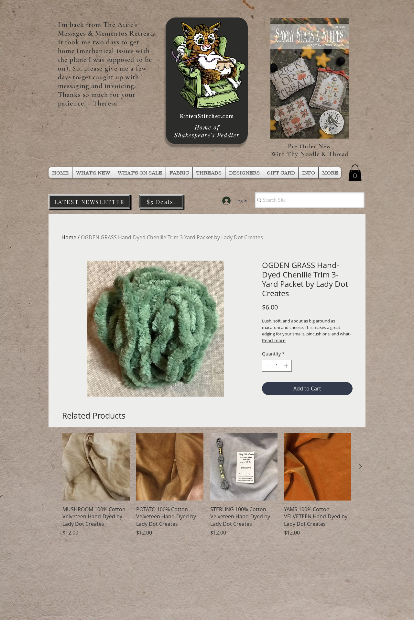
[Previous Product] (53, 466)
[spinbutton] (277, 365)
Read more (274, 340)
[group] (207, 485)
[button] (209, 172)
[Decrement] (267, 365)
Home (68, 237)
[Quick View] (96, 467)
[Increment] (287, 365)
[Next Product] (361, 466)
